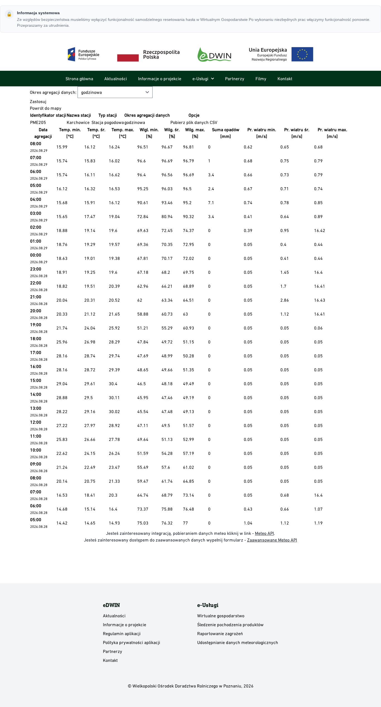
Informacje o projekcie (159, 78)
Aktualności (115, 78)
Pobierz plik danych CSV (193, 122)
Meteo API (264, 533)
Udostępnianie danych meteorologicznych (237, 642)
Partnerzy (234, 78)
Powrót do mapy (45, 108)
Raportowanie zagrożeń (220, 633)
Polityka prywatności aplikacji (131, 642)
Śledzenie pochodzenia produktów (230, 624)
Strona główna (79, 78)
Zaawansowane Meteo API (272, 539)
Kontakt (285, 78)
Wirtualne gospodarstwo (220, 615)
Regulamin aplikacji (122, 633)
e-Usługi (200, 78)
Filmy (260, 78)
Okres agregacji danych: (54, 92)
